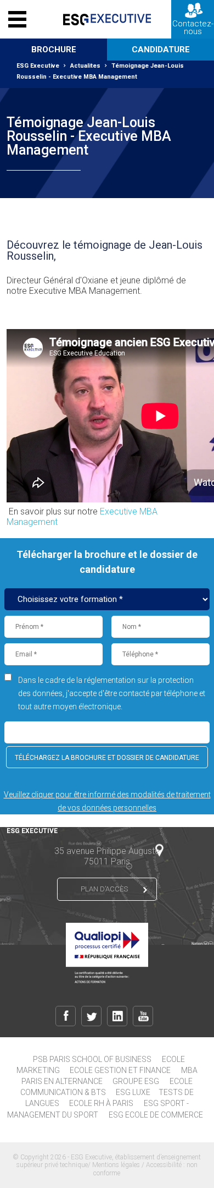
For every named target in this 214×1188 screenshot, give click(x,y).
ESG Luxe (133, 1092)
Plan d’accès (104, 889)
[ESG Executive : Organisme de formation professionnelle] (107, 19)
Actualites (85, 65)
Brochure (53, 49)
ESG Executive (37, 65)
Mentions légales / (119, 1165)
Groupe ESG (135, 1081)
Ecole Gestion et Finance (120, 1070)
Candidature (161, 49)
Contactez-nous (192, 27)
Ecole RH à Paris (101, 1103)
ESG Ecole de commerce (156, 1114)
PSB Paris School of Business (92, 1059)
